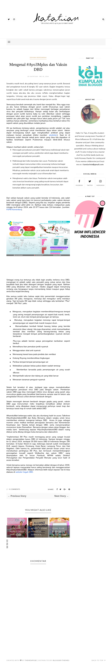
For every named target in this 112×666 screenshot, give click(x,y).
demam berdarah (38, 57)
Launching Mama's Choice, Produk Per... (17, 531)
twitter (90, 185)
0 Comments (14, 489)
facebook (79, 185)
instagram (100, 185)
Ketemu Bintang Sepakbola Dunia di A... (39, 531)
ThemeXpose (31, 660)
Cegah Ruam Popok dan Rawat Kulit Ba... (60, 531)
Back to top (98, 660)
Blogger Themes (61, 660)
